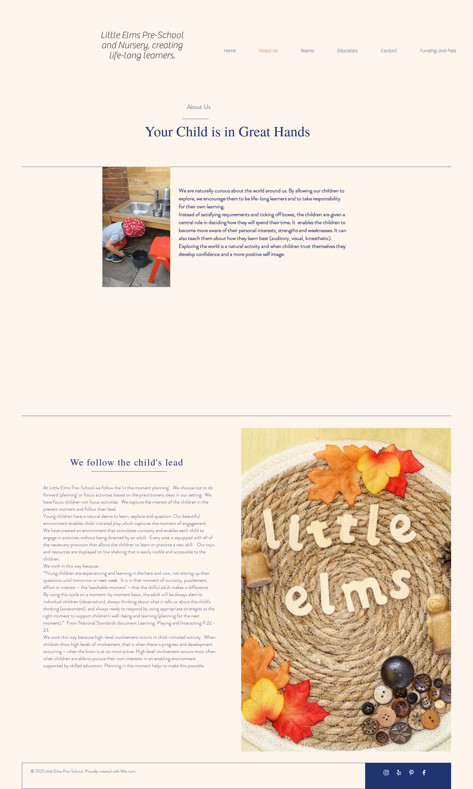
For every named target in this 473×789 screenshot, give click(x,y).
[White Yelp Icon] (398, 772)
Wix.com (127, 771)
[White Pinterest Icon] (411, 772)
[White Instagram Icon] (386, 772)
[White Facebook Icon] (424, 772)
